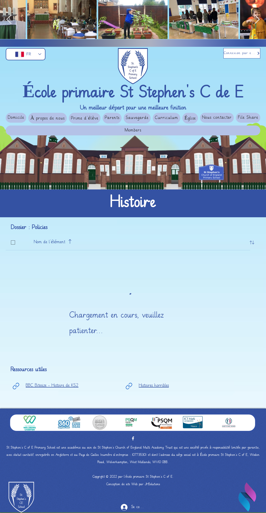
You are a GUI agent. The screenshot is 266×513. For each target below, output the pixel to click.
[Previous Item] (9, 20)
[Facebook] (133, 438)
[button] (47, 118)
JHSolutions (152, 484)
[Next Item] (257, 20)
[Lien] (16, 386)
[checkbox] (13, 242)
